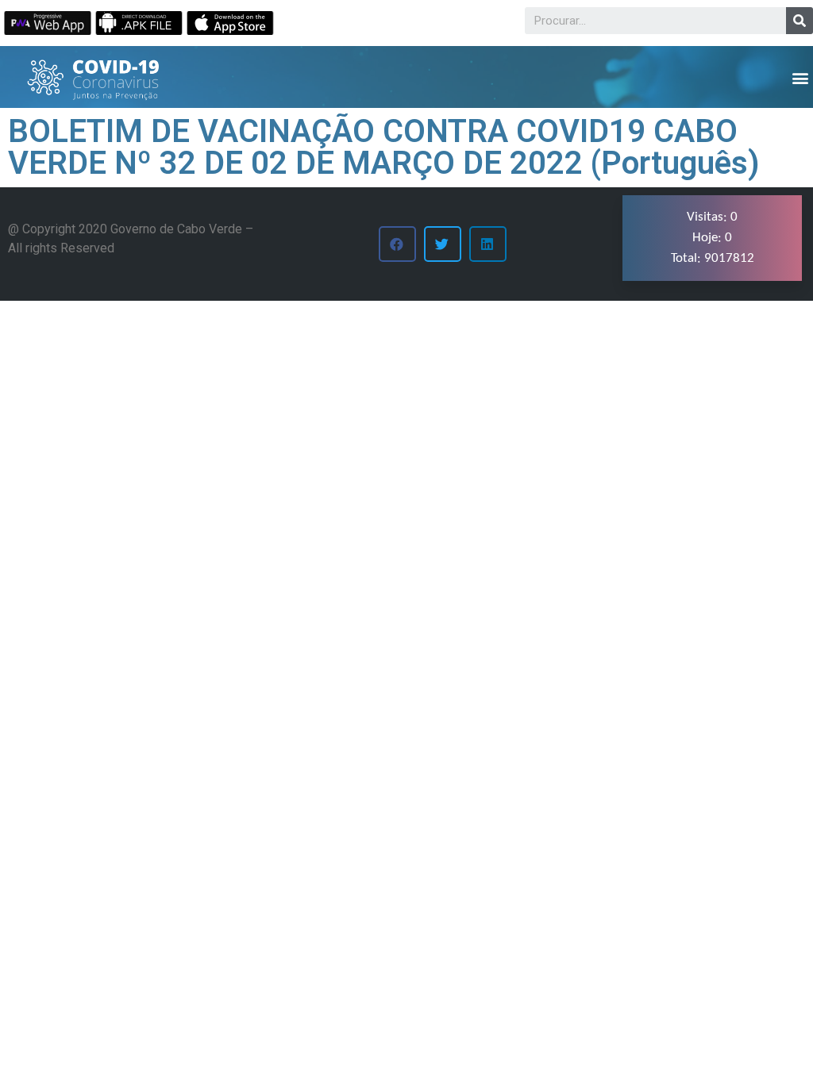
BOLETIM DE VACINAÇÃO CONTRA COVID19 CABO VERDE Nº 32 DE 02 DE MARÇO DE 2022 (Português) (384, 147)
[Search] (799, 20)
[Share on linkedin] (488, 244)
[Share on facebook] (397, 244)
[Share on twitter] (442, 244)
